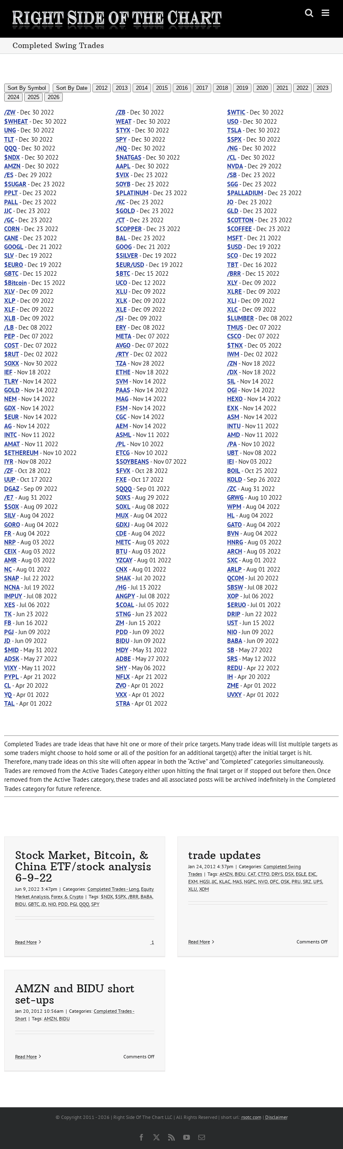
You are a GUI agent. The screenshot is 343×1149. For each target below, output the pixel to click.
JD (43, 904)
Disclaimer (276, 1117)
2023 (322, 88)
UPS (317, 881)
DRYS (277, 874)
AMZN (226, 874)
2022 (302, 88)
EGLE (301, 874)
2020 (262, 88)
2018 (222, 88)
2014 (142, 88)
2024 (13, 97)
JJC (214, 881)
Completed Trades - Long (113, 889)
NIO (52, 904)
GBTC (33, 904)
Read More (26, 942)
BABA (146, 896)
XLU (192, 889)
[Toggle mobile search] (309, 12)
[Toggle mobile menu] (326, 12)
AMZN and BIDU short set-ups (75, 994)
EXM (192, 881)
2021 (282, 88)
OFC (274, 881)
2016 (182, 88)
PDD (63, 904)
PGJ (73, 904)
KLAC (224, 881)
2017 (202, 88)
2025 (33, 97)
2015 (162, 88)
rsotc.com (251, 1117)
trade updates (224, 855)
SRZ (307, 881)
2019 (242, 88)
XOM (204, 889)
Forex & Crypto (67, 896)
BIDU (20, 904)
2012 (102, 88)
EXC (312, 874)
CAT (252, 874)
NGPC (250, 881)
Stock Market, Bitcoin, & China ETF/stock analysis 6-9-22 (83, 866)
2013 (122, 88)
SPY (95, 904)
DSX (289, 874)
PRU (296, 881)
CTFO (263, 874)
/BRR (133, 896)
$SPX (120, 896)
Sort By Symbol (27, 88)
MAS (237, 881)
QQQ (84, 904)
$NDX (107, 896)
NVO (263, 881)
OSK (285, 881)
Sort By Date (71, 88)
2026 (53, 97)
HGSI (205, 881)
